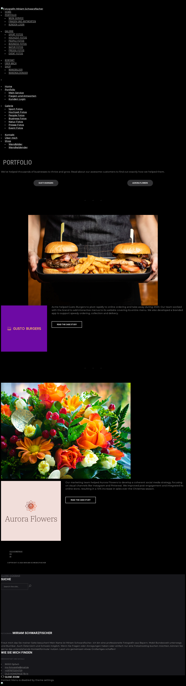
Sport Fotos (16, 34)
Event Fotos (16, 53)
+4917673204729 (13, 670)
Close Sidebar (10, 575)
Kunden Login (16, 24)
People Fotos (16, 40)
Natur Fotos (16, 47)
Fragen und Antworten (22, 21)
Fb (10, 554)
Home (8, 11)
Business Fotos (18, 44)
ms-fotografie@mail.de (17, 667)
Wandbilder (16, 69)
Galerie (9, 31)
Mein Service (16, 18)
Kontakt (10, 60)
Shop (8, 66)
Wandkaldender (18, 72)
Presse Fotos (16, 50)
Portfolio (10, 15)
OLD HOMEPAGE (15, 551)
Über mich (11, 63)
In (10, 557)
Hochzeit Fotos (18, 37)
